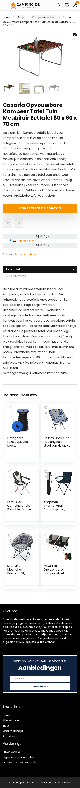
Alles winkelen (11, 720)
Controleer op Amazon (40, 208)
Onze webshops (13, 731)
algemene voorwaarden (18, 757)
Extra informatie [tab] (16, 276)
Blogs (6, 725)
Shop (20, 17)
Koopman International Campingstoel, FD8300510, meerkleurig (54, 509)
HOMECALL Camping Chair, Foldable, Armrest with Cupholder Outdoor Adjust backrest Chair (20, 511)
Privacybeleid (11, 752)
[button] (75, 34)
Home (7, 17)
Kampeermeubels (44, 17)
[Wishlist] (67, 5)
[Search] (58, 5)
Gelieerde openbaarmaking (20, 762)
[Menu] (4, 5)
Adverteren (10, 736)
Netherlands (27, 241)
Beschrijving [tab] (14, 269)
